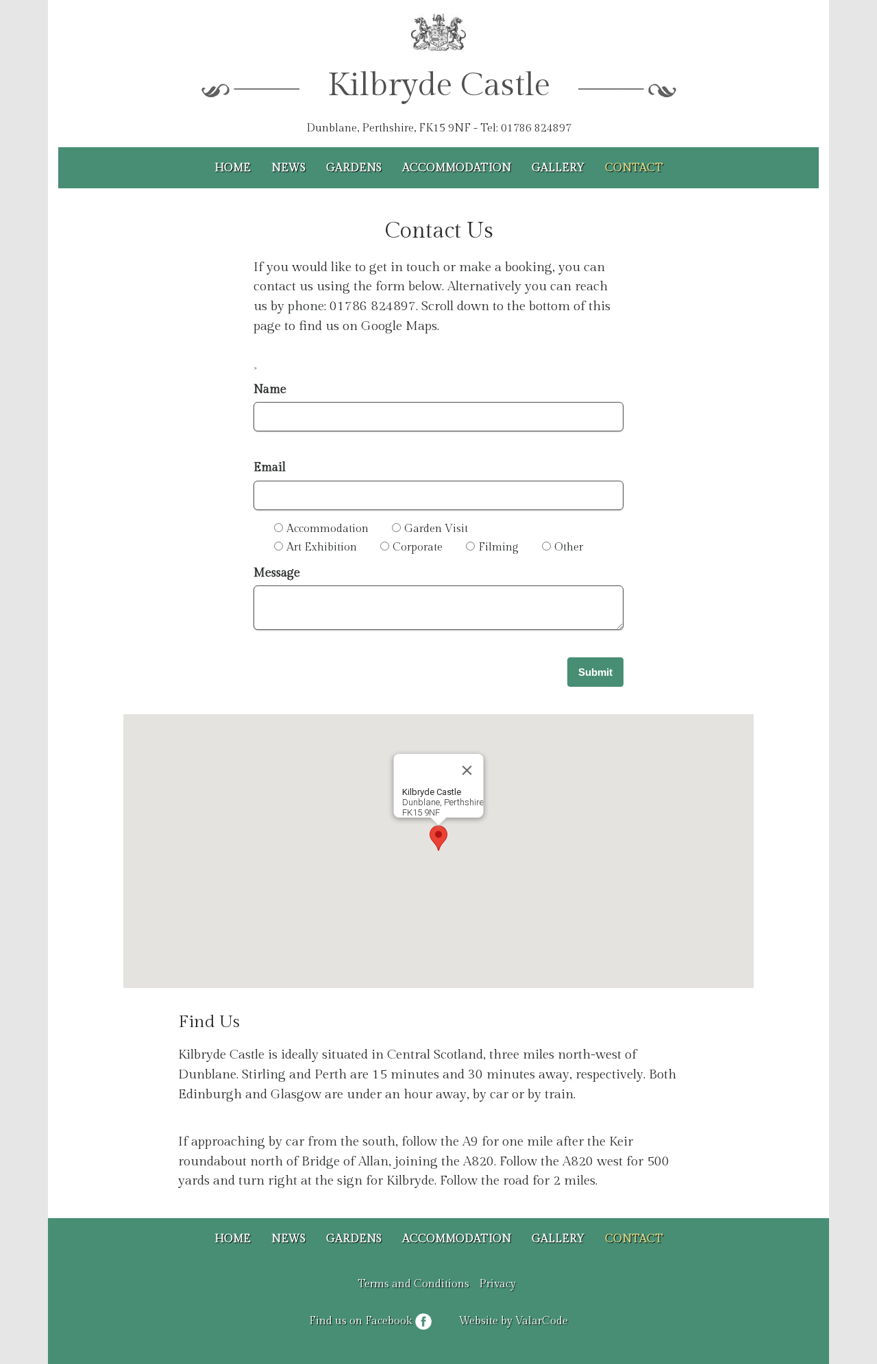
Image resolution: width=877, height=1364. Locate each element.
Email (270, 467)
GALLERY (558, 168)
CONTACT (634, 168)
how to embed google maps (162, 993)
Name (270, 389)
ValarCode (541, 1321)
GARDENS (354, 168)
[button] (438, 838)
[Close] (467, 770)
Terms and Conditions (413, 1284)
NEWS (288, 168)
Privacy (497, 1284)
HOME (232, 168)
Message (277, 573)
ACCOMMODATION (456, 168)
